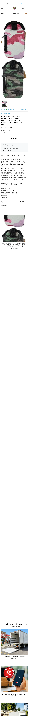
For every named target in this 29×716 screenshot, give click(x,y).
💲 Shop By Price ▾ (11, 109)
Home (3, 109)
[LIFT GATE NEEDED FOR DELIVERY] (14, 642)
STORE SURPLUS (5, 113)
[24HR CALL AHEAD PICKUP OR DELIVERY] (14, 679)
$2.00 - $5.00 (22, 109)
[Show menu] (2, 8)
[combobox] (13, 3)
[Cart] (26, 8)
